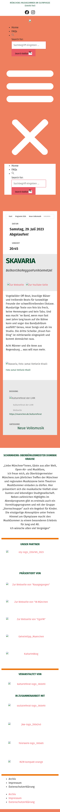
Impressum (15, 782)
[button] (13, 35)
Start (10, 216)
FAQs (14, 31)
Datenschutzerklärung (22, 786)
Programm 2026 (20, 216)
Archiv (12, 779)
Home (15, 27)
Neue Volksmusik (35, 216)
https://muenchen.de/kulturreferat (25, 414)
